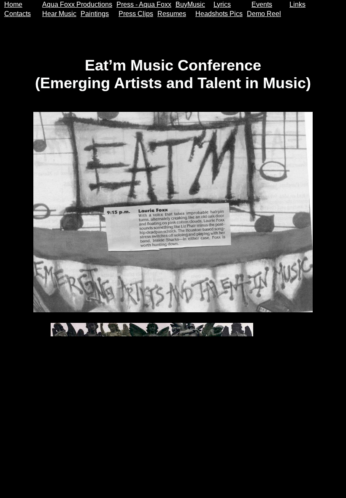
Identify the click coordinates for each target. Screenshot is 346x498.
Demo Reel (264, 13)
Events (261, 4)
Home (13, 4)
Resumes (171, 13)
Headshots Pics (219, 13)
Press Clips (136, 13)
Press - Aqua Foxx (143, 4)
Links (297, 4)
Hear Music (59, 13)
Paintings (95, 13)
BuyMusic (190, 4)
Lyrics (222, 4)
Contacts (17, 13)
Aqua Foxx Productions (77, 4)
